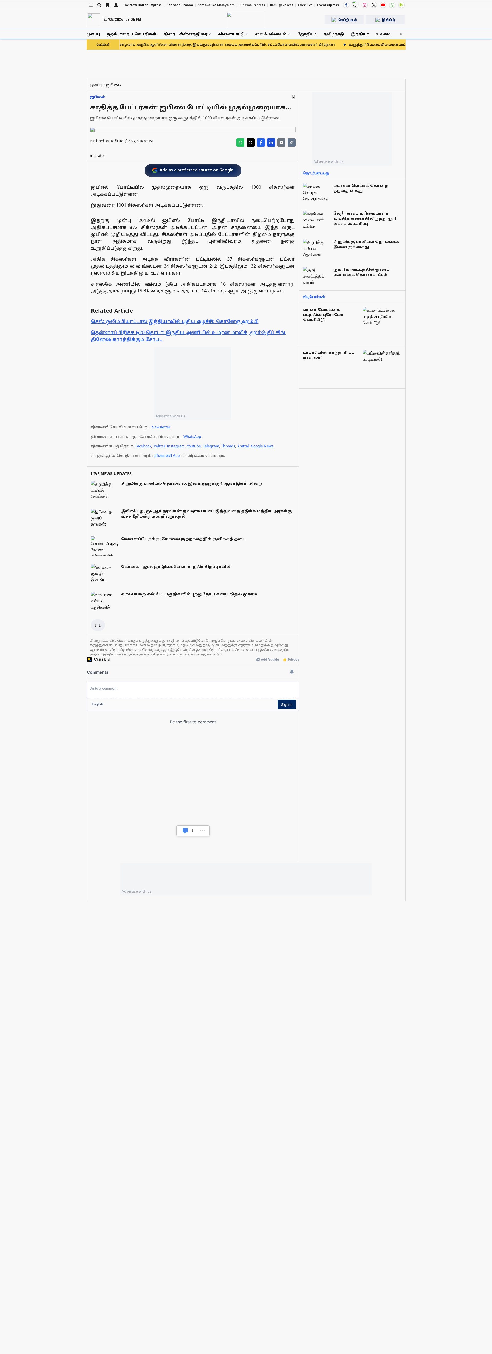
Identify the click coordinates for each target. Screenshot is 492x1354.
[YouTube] (383, 5)
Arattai (243, 445)
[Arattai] (355, 4)
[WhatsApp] (392, 5)
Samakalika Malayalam (216, 5)
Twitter (159, 445)
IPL (98, 625)
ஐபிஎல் (97, 96)
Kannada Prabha (180, 5)
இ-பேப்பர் (388, 19)
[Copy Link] (292, 142)
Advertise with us (170, 415)
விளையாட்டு (231, 34)
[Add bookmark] (293, 97)
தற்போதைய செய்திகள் (132, 34)
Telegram (211, 445)
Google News (262, 445)
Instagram (176, 445)
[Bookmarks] (108, 5)
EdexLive (305, 5)
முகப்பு (93, 34)
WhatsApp (192, 436)
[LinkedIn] (271, 142)
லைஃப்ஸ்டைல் (270, 34)
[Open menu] (91, 5)
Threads (228, 445)
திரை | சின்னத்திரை (185, 34)
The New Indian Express (142, 5)
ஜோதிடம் (307, 34)
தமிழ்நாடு (334, 34)
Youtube (194, 445)
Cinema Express (252, 5)
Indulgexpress (281, 5)
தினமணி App (167, 455)
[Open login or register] (116, 5)
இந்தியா (360, 34)
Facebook (143, 445)
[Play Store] (401, 5)
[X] (374, 5)
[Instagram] (365, 5)
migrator (97, 155)
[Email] (281, 142)
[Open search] (99, 5)
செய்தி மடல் (348, 19)
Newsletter (161, 427)
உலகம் (383, 34)
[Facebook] (346, 5)
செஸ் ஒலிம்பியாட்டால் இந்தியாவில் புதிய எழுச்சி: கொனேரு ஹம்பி (175, 321)
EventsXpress (328, 5)
